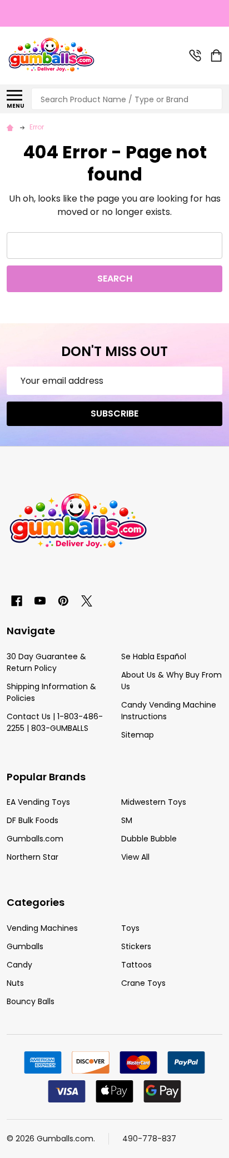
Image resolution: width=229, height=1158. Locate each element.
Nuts (15, 983)
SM (126, 820)
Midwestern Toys (153, 802)
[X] (87, 601)
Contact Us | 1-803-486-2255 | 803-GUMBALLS (55, 722)
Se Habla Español (153, 656)
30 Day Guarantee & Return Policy (46, 662)
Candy (19, 964)
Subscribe (114, 413)
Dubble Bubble (149, 838)
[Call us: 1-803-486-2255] (195, 55)
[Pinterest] (63, 601)
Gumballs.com (35, 838)
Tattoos (136, 964)
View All (135, 857)
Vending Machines (42, 928)
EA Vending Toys (38, 802)
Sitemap (137, 734)
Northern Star (32, 857)
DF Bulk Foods (32, 820)
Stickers (136, 946)
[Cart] (217, 55)
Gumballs (25, 946)
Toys (130, 928)
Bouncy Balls (30, 1001)
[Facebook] (17, 601)
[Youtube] (40, 601)
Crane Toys (143, 983)
